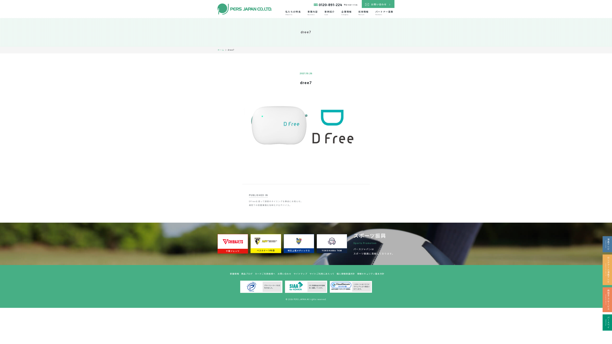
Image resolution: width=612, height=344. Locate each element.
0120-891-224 (330, 5)
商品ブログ (247, 273)
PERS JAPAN (300, 299)
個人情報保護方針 (346, 273)
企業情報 (346, 13)
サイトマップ (300, 273)
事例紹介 (329, 13)
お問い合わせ (284, 273)
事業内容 (313, 13)
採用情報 (363, 13)
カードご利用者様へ (265, 273)
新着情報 (234, 273)
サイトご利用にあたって (322, 273)
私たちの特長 (293, 13)
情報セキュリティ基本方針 (370, 273)
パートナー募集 (384, 13)
